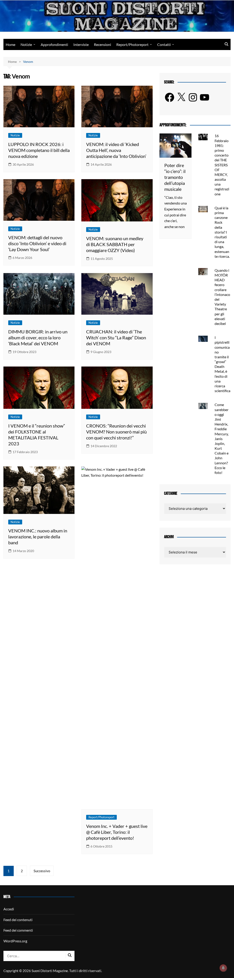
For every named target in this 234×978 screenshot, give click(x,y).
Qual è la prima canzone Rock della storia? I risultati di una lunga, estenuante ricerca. (222, 232)
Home (10, 44)
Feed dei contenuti (17, 919)
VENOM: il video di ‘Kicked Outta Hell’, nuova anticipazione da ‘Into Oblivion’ (116, 150)
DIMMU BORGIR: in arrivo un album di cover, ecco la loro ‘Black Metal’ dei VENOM (37, 337)
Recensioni (102, 44)
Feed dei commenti (18, 930)
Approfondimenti (54, 44)
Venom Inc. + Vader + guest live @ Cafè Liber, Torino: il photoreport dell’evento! (116, 832)
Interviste (81, 44)
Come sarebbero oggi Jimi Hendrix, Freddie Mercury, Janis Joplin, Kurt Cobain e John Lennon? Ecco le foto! (222, 438)
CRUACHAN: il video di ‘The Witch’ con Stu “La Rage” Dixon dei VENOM (116, 337)
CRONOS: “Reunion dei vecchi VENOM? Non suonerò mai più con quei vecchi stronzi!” (116, 431)
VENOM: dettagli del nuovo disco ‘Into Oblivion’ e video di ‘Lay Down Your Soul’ (37, 243)
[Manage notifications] (223, 968)
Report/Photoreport (132, 44)
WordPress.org (15, 941)
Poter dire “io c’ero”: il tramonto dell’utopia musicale (175, 177)
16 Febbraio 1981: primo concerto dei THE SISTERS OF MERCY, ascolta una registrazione (222, 164)
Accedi (8, 909)
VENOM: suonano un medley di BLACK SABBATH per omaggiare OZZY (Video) (114, 244)
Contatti (164, 44)
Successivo (42, 871)
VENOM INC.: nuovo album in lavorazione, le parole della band (37, 536)
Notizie (26, 44)
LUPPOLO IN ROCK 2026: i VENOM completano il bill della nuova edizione (39, 150)
